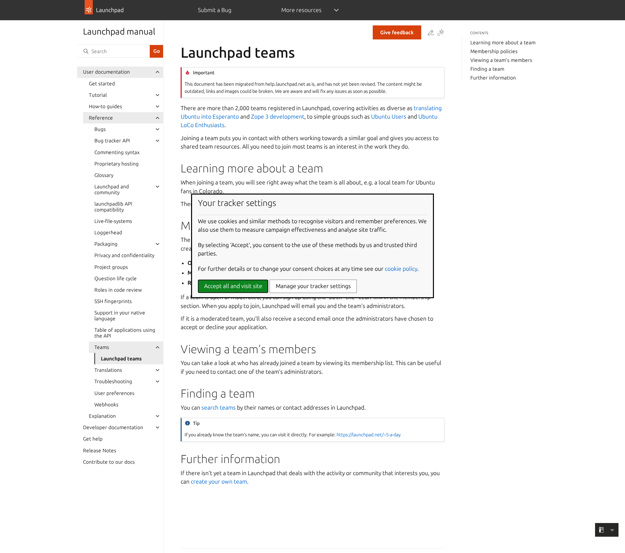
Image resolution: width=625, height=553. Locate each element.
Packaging (106, 244)
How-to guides (105, 106)
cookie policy (401, 269)
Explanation (102, 416)
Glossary (103, 175)
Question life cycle (115, 278)
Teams (101, 347)
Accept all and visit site (233, 286)
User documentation (106, 72)
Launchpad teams (121, 358)
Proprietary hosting (116, 164)
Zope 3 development (277, 116)
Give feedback (397, 32)
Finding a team (487, 69)
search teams (218, 407)
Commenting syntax (117, 152)
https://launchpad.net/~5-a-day (369, 434)
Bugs (100, 129)
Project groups (111, 267)
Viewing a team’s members (501, 60)
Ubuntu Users (388, 116)
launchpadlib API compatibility (113, 206)
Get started (102, 83)
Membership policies (494, 51)
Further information (493, 77)
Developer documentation (113, 427)
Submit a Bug (214, 10)
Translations (108, 370)
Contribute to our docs (109, 462)
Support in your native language (119, 315)
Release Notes (99, 450)
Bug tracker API (112, 140)
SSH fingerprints (113, 301)
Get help (93, 439)
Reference (101, 118)
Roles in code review (118, 290)
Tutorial (98, 95)
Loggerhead (108, 232)
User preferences (114, 393)
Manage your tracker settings (313, 286)
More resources (301, 10)
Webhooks (106, 404)
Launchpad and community (111, 189)
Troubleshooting (113, 381)
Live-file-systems (113, 221)
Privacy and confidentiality (124, 255)
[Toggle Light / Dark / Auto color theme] (440, 33)
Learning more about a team (502, 42)
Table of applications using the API (124, 333)
